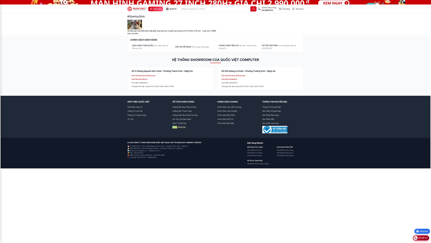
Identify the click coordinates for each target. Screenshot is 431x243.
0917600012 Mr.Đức (254, 155)
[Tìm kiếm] (253, 8)
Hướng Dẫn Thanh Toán (182, 111)
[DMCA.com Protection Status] (193, 127)
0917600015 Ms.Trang (285, 150)
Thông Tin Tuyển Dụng (136, 115)
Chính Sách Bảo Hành (226, 115)
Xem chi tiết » (133, 33)
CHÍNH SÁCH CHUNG (227, 102)
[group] (215, 2)
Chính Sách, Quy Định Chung (229, 107)
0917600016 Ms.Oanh (285, 153)
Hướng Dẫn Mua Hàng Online (184, 107)
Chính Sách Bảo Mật (225, 123)
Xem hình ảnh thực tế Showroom (143, 75)
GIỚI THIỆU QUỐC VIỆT (138, 102)
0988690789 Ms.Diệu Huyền (258, 164)
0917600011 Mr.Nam (254, 153)
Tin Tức (130, 119)
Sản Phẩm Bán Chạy (270, 115)
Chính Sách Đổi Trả (225, 119)
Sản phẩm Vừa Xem (270, 123)
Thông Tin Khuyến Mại (271, 107)
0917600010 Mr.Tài (254, 150)
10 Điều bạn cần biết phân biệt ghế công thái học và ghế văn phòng (155, 31)
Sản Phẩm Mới (268, 119)
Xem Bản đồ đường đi (139, 79)
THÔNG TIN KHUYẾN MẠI (274, 102)
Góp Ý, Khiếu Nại (179, 123)
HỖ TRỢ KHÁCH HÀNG (183, 102)
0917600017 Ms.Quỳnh (285, 155)
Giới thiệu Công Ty (135, 107)
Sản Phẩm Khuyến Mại (271, 111)
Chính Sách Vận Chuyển (227, 111)
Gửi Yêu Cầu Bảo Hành (181, 119)
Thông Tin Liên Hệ (134, 111)
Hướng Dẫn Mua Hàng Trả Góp (185, 115)
